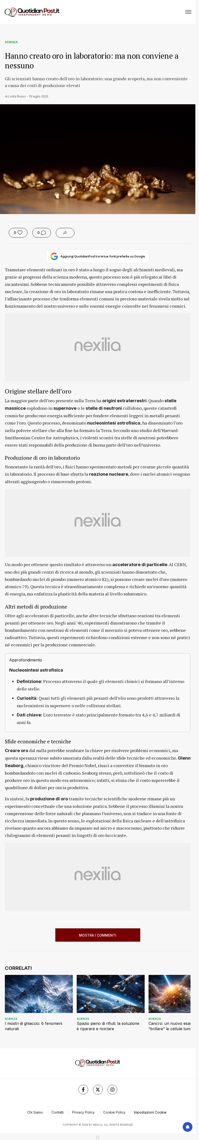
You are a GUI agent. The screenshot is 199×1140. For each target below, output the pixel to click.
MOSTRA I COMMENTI (97, 935)
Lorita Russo (17, 96)
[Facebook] (83, 1089)
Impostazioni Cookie (150, 1112)
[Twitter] (98, 1089)
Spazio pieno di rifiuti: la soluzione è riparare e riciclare (108, 1026)
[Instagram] (112, 1089)
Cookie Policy (114, 1112)
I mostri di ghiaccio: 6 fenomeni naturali (33, 1026)
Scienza (11, 42)
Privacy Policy (83, 1112)
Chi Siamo (35, 1112)
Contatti (57, 1112)
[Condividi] (65, 233)
